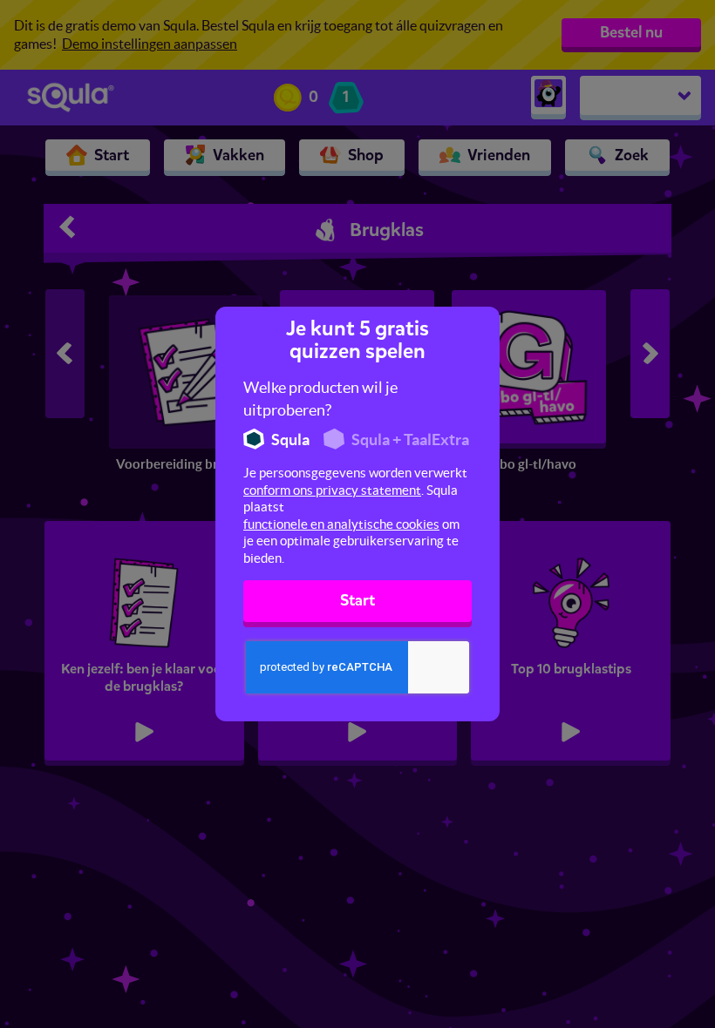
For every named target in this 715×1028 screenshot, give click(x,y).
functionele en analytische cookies (341, 524)
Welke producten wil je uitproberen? (320, 398)
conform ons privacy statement (332, 490)
